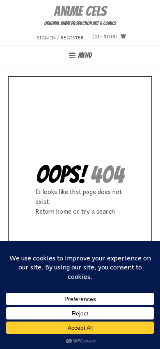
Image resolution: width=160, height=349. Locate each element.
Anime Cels (80, 11)
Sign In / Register (60, 37)
